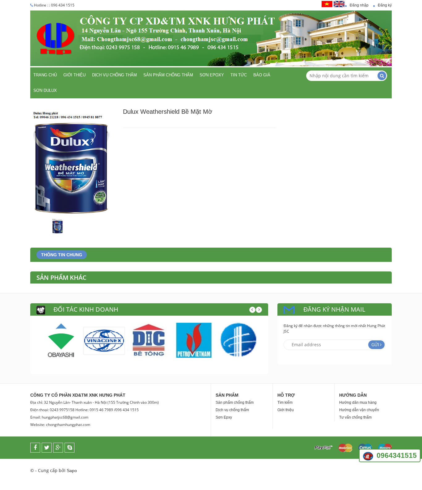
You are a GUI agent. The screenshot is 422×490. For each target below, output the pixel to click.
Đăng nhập (359, 5)
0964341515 (397, 455)
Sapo (72, 470)
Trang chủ (45, 75)
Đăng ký (385, 5)
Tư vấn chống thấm (355, 417)
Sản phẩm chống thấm (168, 75)
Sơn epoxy (212, 75)
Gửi (375, 344)
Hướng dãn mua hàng (358, 402)
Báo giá (261, 75)
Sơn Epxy (224, 417)
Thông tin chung (61, 254)
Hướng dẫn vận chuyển (359, 410)
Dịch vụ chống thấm (114, 75)
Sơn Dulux (45, 90)
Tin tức (238, 75)
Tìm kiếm (285, 402)
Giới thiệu (74, 75)
